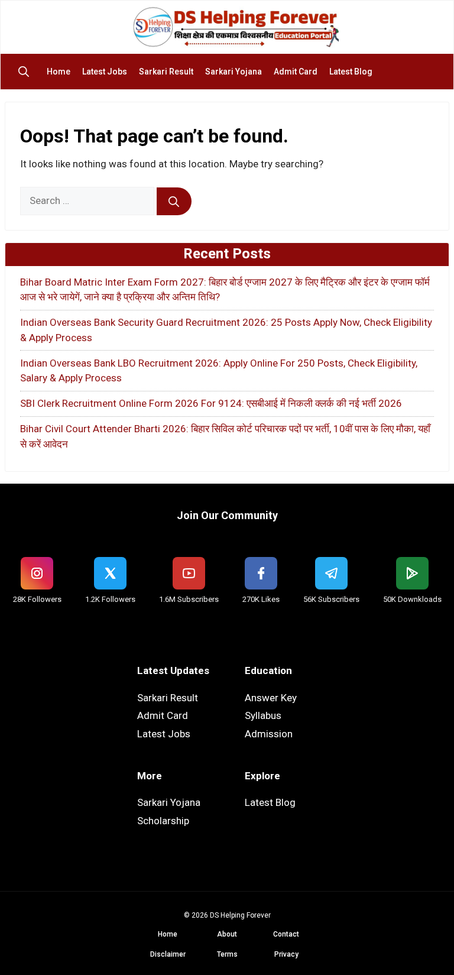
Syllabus (263, 715)
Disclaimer (168, 954)
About (227, 934)
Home (58, 71)
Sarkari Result (166, 71)
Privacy (286, 954)
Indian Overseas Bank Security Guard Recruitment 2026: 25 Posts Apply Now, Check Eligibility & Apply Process (226, 330)
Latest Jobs (104, 71)
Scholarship (163, 821)
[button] (27, 71)
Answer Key (271, 698)
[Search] (174, 201)
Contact (286, 934)
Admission (269, 734)
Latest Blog (350, 71)
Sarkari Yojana (233, 71)
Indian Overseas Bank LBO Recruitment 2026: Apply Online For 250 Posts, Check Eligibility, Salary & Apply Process (218, 370)
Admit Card (295, 71)
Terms (227, 954)
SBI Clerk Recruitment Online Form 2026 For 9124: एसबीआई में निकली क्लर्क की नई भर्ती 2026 (211, 403)
